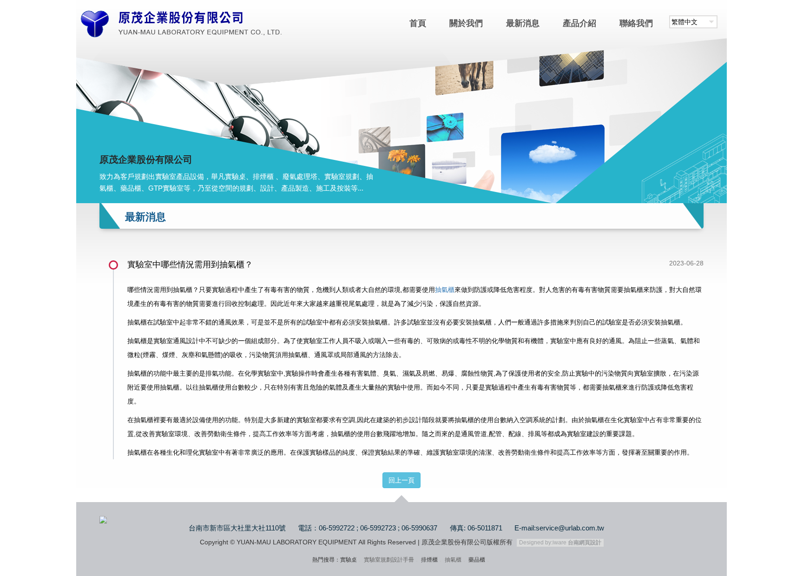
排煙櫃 (429, 559)
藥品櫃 (476, 559)
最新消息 (523, 23)
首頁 (417, 23)
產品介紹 (579, 23)
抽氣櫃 (444, 289)
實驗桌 (348, 559)
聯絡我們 (636, 23)
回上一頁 (401, 480)
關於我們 (466, 23)
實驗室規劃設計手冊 (389, 559)
